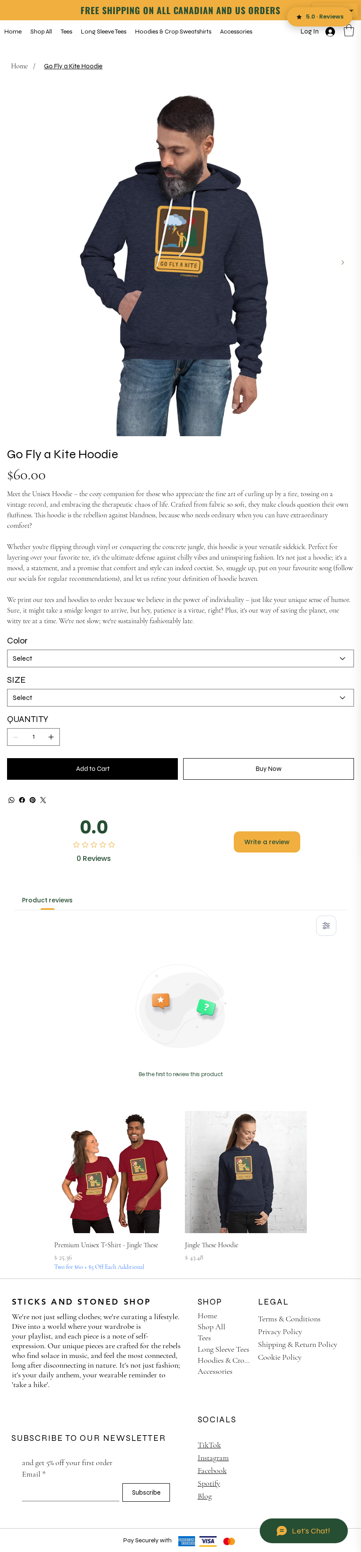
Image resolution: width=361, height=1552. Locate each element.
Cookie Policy (280, 1357)
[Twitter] (43, 800)
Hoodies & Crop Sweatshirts (225, 1360)
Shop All (211, 1326)
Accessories (215, 1371)
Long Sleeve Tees (223, 1349)
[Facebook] (22, 800)
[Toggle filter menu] (326, 926)
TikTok (209, 1445)
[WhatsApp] (11, 800)
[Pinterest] (32, 800)
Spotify (209, 1483)
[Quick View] (115, 1172)
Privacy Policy (280, 1331)
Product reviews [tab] (47, 900)
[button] (349, 30)
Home (207, 1315)
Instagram (213, 1457)
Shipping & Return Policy (297, 1344)
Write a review (267, 842)
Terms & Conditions (289, 1319)
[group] (180, 1191)
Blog (205, 1496)
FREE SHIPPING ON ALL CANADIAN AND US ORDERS (180, 10)
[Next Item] (342, 262)
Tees (204, 1338)
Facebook (212, 1470)
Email (34, 1474)
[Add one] (51, 737)
